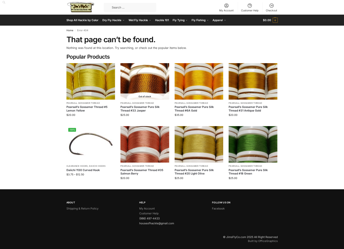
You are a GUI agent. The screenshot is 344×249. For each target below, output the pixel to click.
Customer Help (250, 10)
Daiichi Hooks (97, 166)
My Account (226, 10)
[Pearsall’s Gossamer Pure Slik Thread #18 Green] (253, 144)
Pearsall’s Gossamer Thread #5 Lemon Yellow (86, 108)
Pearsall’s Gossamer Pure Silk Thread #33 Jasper (140, 108)
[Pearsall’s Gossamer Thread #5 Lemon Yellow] (90, 81)
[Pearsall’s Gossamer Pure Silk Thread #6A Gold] (199, 81)
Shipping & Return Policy (82, 208)
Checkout (271, 10)
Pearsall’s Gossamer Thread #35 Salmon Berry (141, 171)
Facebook (218, 208)
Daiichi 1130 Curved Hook (83, 170)
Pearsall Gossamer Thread (83, 103)
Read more (145, 122)
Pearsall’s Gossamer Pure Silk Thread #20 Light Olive (194, 171)
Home (69, 30)
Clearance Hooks (77, 166)
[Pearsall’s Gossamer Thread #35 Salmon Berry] (144, 144)
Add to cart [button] (91, 122)
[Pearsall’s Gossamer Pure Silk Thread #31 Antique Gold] (253, 81)
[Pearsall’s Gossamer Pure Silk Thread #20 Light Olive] (199, 144)
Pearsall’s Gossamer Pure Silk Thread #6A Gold (194, 108)
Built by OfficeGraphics (263, 241)
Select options (91, 182)
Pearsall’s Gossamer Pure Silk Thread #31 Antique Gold (248, 108)
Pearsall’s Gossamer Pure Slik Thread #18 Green (248, 171)
